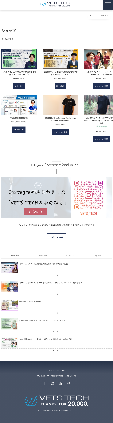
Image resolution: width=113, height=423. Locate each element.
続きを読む (19, 86)
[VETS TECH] (56, 4)
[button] (108, 5)
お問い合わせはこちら (56, 370)
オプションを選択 (101, 86)
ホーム (92, 16)
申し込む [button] (17, 129)
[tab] (15, 255)
